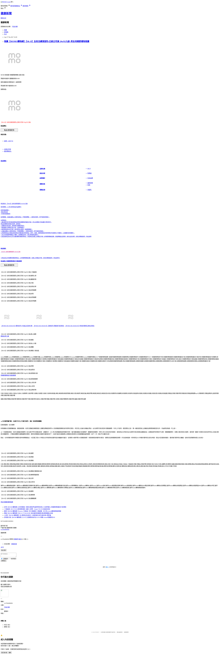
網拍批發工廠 (5, 336)
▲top (2, 547)
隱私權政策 (119, 632)
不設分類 (15, 26)
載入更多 (3, 550)
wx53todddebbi (5, 529)
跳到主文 (3, 18)
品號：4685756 (8, 141)
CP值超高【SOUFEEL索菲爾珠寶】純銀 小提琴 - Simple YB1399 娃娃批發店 (27, 509)
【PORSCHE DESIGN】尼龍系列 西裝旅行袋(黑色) (48, 326)
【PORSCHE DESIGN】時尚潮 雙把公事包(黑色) (79, 326)
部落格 (6, 32)
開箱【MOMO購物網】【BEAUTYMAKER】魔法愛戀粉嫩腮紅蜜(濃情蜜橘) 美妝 (28, 513)
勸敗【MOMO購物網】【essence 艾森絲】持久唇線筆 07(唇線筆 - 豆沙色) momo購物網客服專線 (32, 511)
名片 (5, 34)
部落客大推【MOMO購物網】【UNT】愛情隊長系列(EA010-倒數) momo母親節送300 (29, 517)
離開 (10, 652)
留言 (19, 539)
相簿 (5, 30)
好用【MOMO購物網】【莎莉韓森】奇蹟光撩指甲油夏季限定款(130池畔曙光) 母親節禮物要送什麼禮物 (35, 507)
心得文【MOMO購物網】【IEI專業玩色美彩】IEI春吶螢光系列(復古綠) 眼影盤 (27, 515)
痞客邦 (16, 539)
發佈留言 (3, 560)
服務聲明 (126, 632)
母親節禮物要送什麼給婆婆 (14, 261)
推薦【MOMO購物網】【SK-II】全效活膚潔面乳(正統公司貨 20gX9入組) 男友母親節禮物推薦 (46, 41)
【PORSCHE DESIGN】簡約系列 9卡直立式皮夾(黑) (17, 326)
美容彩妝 (14, 544)
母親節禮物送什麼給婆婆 (8, 375)
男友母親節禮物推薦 (7, 502)
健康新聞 (6, 13)
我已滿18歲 (4, 652)
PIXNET (97, 632)
